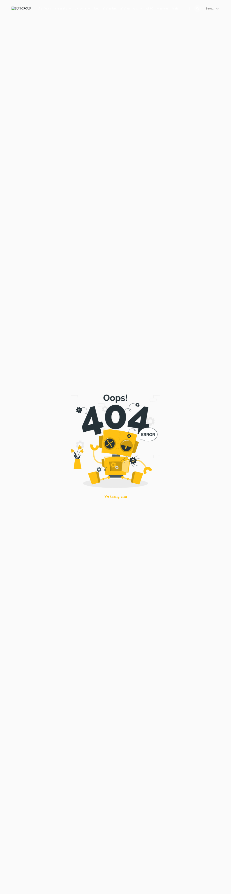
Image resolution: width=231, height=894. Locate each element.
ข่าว (135, 8)
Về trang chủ (115, 496)
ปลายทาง (80, 8)
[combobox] (206, 9)
